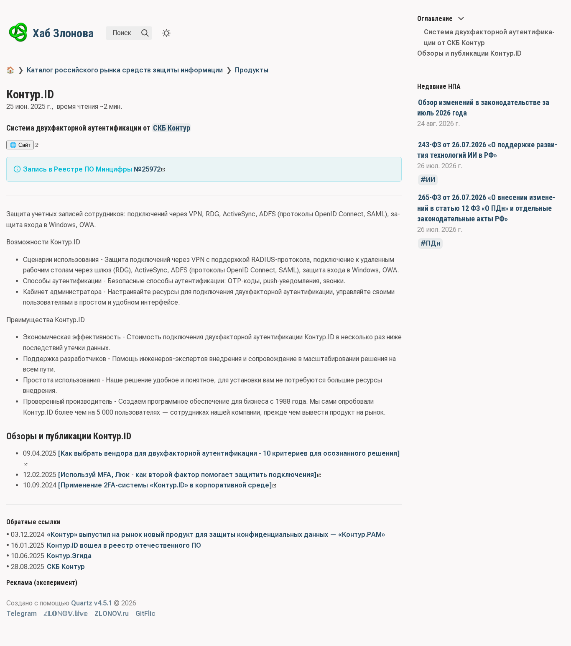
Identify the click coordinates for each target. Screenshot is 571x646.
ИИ (430, 180)
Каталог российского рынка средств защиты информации (125, 70)
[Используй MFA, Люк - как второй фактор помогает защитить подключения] (187, 475)
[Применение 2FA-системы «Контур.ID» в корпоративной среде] (165, 485)
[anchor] (198, 128)
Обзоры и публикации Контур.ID (469, 53)
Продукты (251, 70)
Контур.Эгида (69, 556)
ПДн (433, 243)
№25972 (147, 169)
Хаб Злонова (63, 33)
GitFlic (145, 614)
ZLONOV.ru (111, 614)
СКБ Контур (171, 127)
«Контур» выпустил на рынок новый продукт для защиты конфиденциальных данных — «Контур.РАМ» (216, 534)
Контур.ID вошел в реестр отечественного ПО (124, 545)
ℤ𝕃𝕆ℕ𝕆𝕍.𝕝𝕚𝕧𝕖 (65, 614)
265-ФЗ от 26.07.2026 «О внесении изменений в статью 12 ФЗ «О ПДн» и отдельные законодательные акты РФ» (486, 208)
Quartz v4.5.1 (91, 603)
